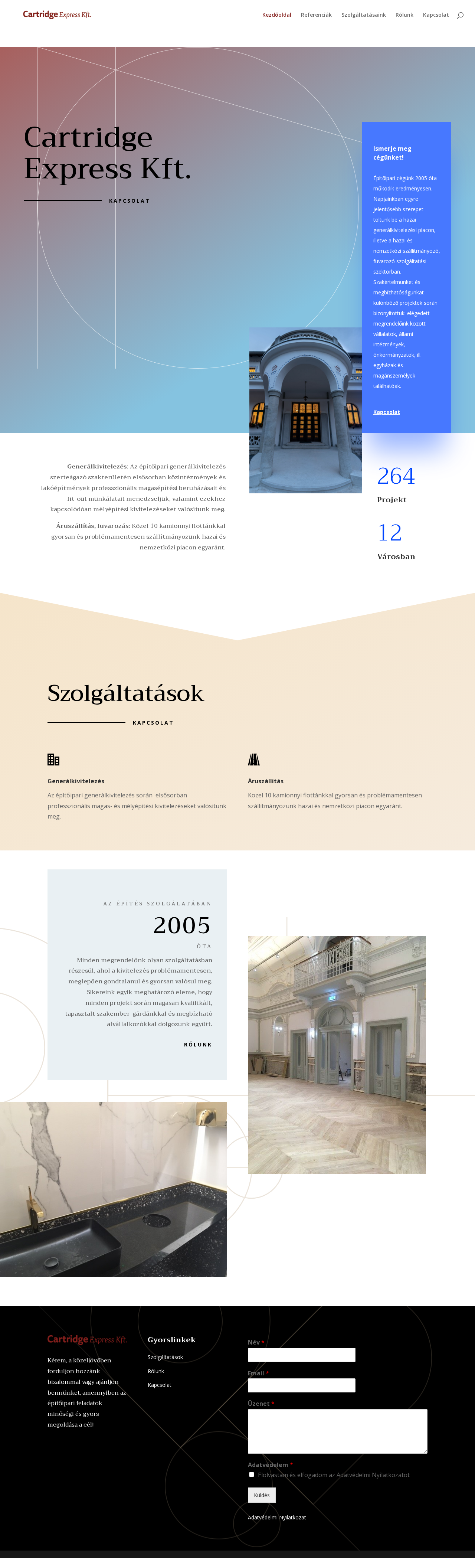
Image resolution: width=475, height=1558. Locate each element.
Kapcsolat (436, 15)
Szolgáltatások (165, 1357)
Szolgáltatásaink (363, 15)
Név (256, 1342)
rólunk (198, 1044)
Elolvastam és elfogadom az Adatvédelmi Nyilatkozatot (334, 1475)
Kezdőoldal (276, 15)
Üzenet (261, 1404)
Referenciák (316, 15)
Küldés (262, 1495)
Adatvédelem (270, 1465)
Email (258, 1373)
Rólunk (404, 15)
